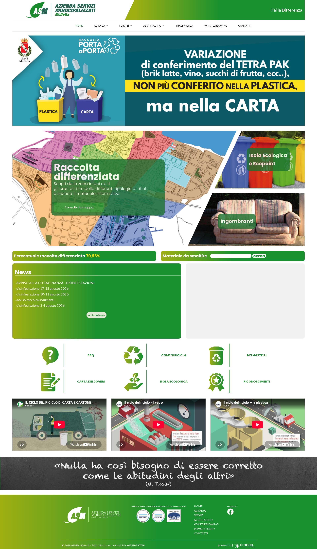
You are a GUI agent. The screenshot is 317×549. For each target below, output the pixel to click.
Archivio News (96, 315)
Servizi (124, 25)
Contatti (245, 25)
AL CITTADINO (203, 519)
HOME (198, 506)
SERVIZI (199, 515)
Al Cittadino (152, 25)
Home (79, 25)
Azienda (99, 25)
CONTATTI (201, 533)
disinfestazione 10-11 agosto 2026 (42, 294)
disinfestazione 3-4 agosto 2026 (40, 305)
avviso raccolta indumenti (35, 300)
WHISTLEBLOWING (206, 524)
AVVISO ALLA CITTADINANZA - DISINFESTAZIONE (55, 283)
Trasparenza (185, 25)
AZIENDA (200, 510)
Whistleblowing (215, 25)
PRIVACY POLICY (204, 528)
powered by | (225, 545)
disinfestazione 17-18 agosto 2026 (42, 288)
